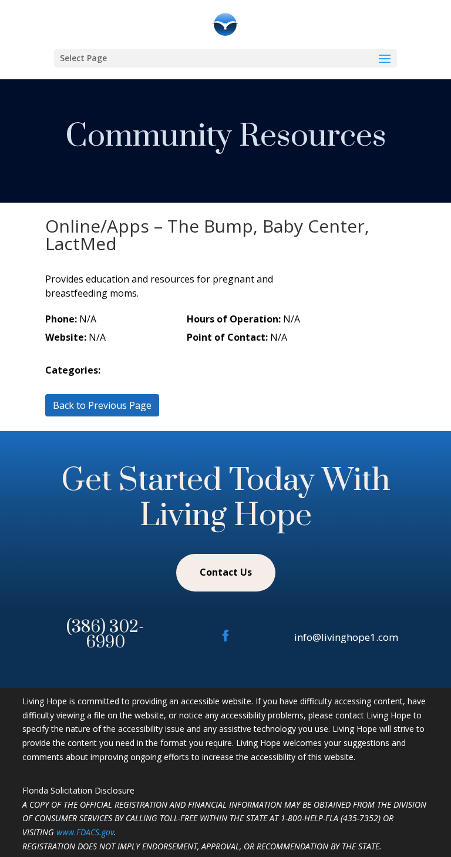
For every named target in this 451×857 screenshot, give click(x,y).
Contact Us (226, 572)
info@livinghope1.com (346, 637)
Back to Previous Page (102, 405)
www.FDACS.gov (85, 832)
